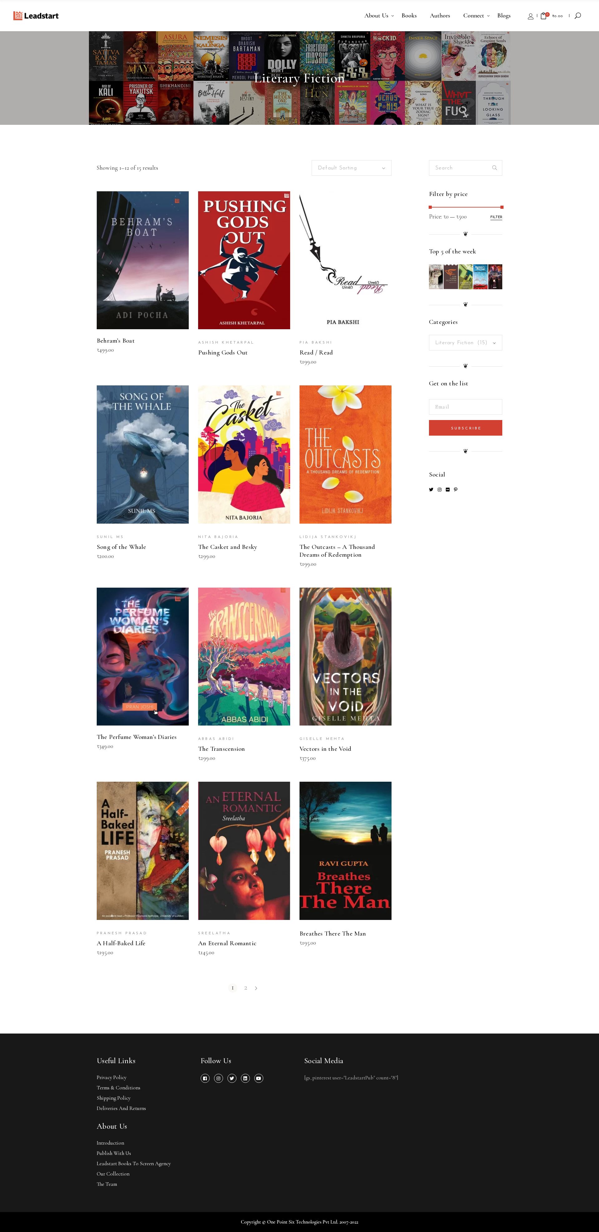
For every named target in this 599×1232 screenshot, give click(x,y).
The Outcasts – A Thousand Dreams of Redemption (337, 551)
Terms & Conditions (118, 1087)
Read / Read (316, 352)
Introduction (110, 1143)
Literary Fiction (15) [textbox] (465, 342)
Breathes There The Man (333, 933)
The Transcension (221, 749)
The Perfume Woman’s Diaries (137, 737)
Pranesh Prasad (122, 933)
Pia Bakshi (316, 343)
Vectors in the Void (325, 749)
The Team (107, 1184)
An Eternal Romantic (227, 943)
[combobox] (352, 168)
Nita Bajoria (218, 537)
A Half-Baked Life (121, 943)
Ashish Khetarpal (226, 343)
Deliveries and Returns (121, 1108)
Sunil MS (110, 537)
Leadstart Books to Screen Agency (134, 1163)
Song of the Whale (121, 547)
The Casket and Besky (227, 547)
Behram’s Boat (116, 341)
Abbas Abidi (216, 739)
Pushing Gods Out (223, 352)
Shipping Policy (113, 1098)
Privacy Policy (111, 1077)
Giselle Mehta (322, 739)
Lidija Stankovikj (328, 537)
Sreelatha (214, 933)
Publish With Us (114, 1153)
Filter (496, 217)
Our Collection (113, 1174)
